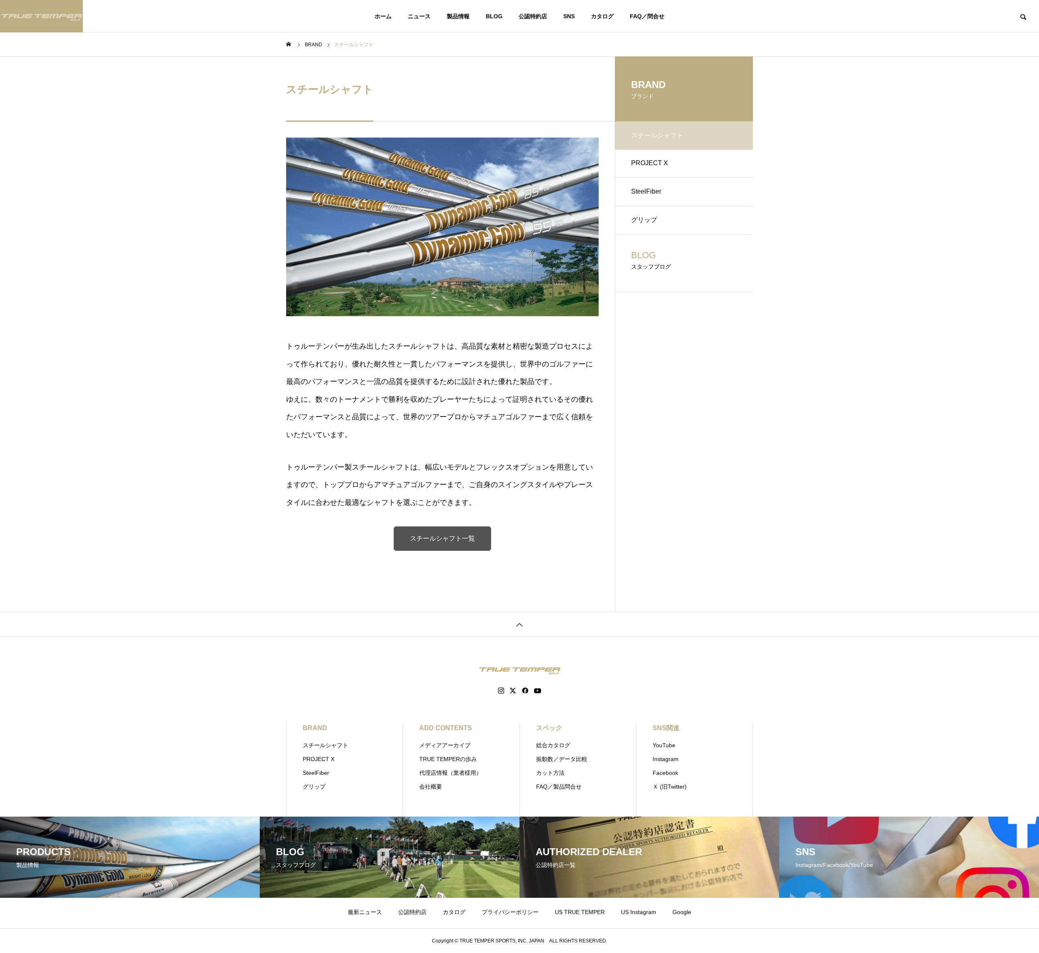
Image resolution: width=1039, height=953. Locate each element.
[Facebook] (525, 691)
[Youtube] (537, 691)
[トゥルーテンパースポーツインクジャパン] (41, 16)
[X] (513, 691)
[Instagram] (501, 691)
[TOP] (519, 624)
